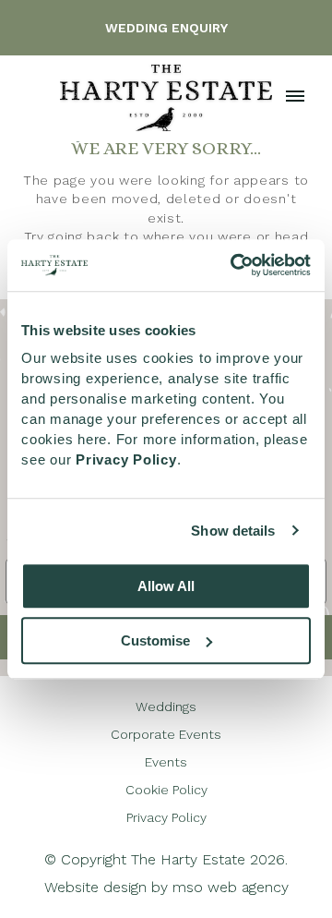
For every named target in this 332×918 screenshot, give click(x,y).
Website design (95, 887)
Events (166, 762)
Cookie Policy (166, 789)
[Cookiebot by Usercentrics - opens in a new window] (234, 265)
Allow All (166, 586)
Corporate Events (166, 734)
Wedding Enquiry (166, 27)
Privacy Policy (166, 817)
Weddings (166, 706)
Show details (233, 530)
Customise (155, 640)
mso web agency (230, 887)
